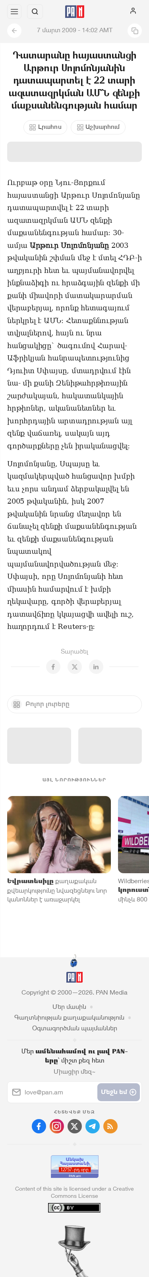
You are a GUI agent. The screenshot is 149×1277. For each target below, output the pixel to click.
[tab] (58, 1229)
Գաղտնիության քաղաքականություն (69, 1017)
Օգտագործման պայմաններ (74, 1028)
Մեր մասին (69, 1006)
